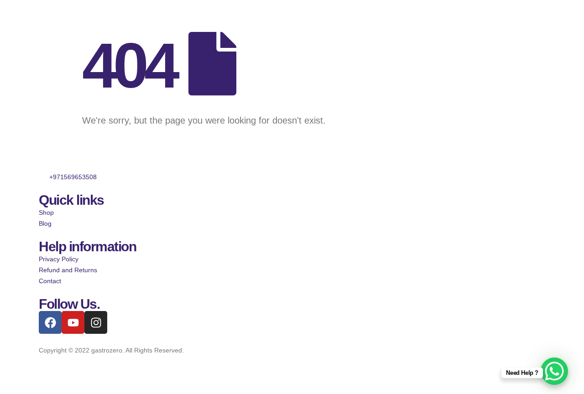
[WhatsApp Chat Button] (554, 371)
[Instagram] (95, 322)
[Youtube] (73, 322)
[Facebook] (50, 322)
